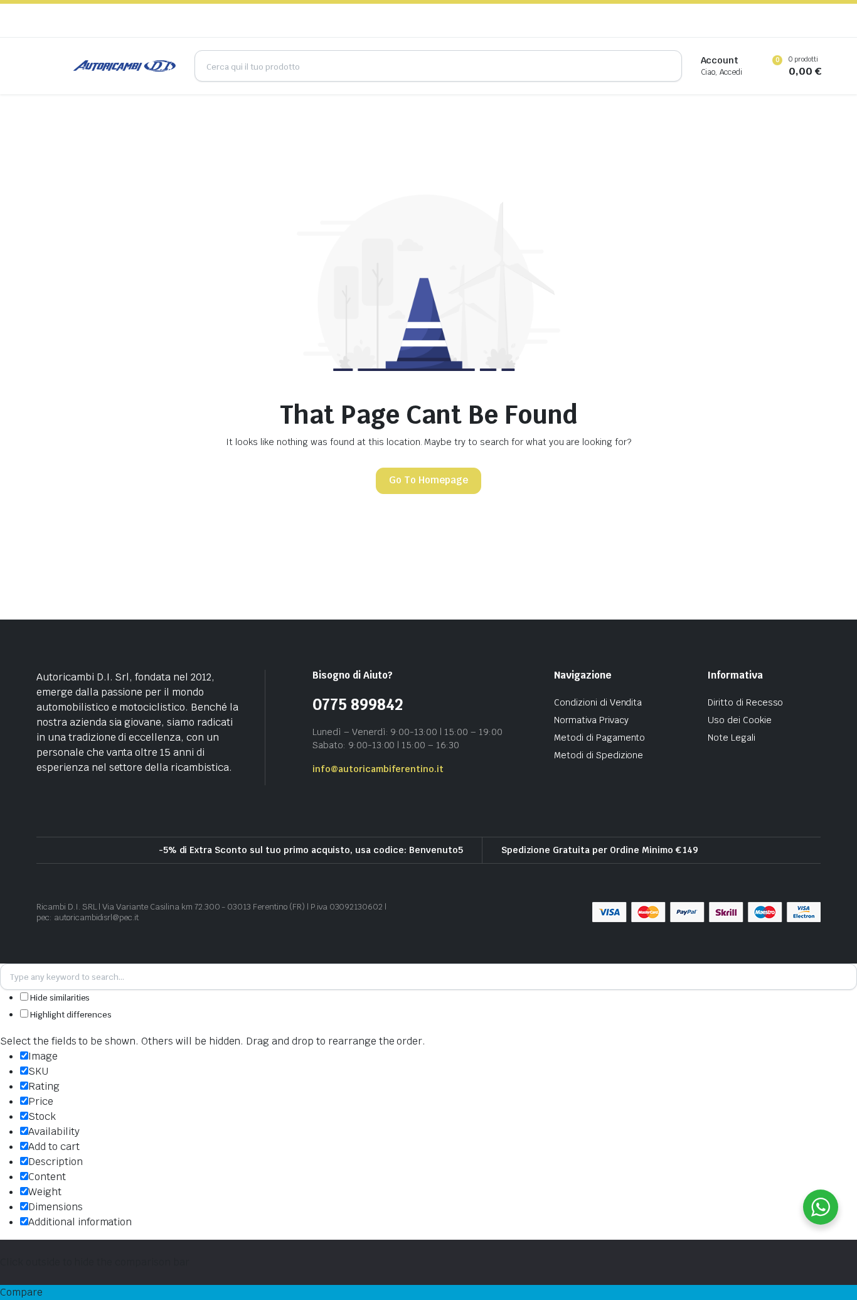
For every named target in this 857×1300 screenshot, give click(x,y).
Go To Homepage (428, 480)
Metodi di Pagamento (599, 737)
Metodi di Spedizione (598, 755)
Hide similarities (59, 997)
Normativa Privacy (591, 720)
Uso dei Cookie (740, 720)
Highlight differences (70, 1014)
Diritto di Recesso (745, 702)
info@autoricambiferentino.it (378, 769)
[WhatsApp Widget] (820, 1207)
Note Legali (731, 737)
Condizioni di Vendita (598, 702)
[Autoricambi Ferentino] (124, 65)
